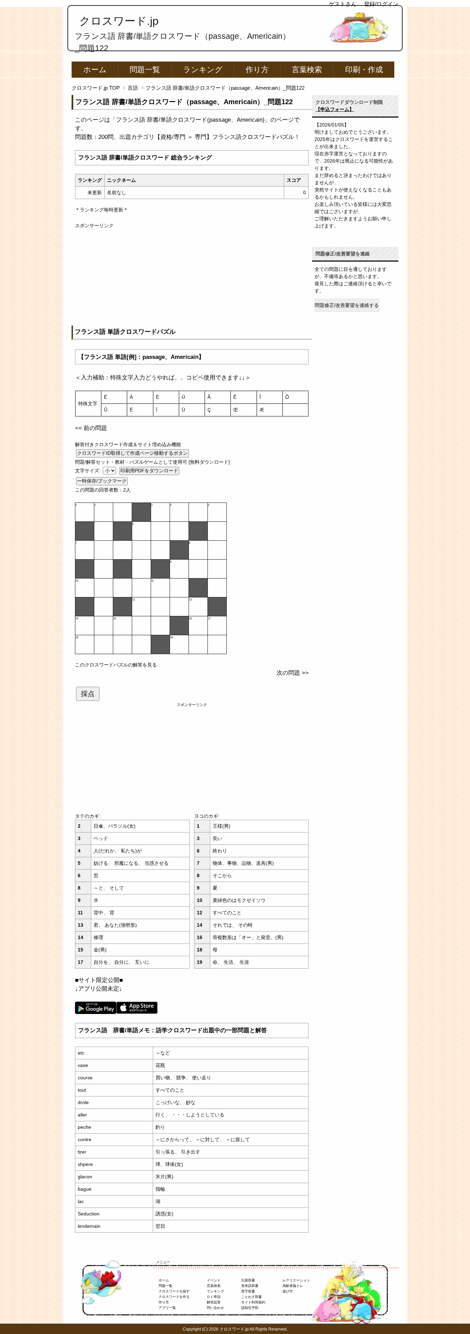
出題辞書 (248, 1280)
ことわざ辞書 (251, 1297)
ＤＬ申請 (214, 1297)
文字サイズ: (88, 470)
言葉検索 (307, 69)
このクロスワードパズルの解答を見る (116, 665)
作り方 (257, 69)
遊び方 (287, 1291)
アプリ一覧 (167, 1308)
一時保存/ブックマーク (102, 481)
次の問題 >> (293, 673)
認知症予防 (249, 1308)
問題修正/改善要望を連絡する (347, 305)
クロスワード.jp (119, 21)
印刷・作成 (364, 69)
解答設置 (214, 1302)
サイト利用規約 (253, 1302)
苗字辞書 (248, 1291)
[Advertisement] (192, 277)
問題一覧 (145, 69)
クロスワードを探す (174, 1291)
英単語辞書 (249, 1286)
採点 (88, 693)
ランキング (203, 69)
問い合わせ (215, 1308)
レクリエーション (296, 1280)
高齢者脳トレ (292, 1286)
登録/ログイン (381, 4)
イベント (214, 1280)
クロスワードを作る (174, 1297)
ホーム (95, 69)
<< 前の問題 (91, 428)
